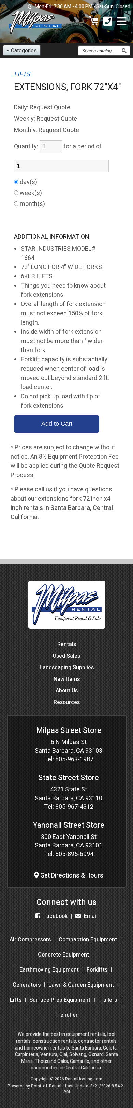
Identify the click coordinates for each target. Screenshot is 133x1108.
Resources (67, 702)
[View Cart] (94, 22)
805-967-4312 (74, 807)
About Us (67, 691)
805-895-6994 (74, 854)
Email (90, 916)
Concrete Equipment (63, 955)
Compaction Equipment (88, 940)
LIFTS (22, 74)
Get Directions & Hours (71, 875)
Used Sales (66, 656)
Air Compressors (30, 940)
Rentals (66, 644)
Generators (27, 985)
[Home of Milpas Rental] (66, 633)
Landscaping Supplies (67, 667)
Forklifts (97, 970)
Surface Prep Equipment (59, 1000)
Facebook (55, 916)
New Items (67, 679)
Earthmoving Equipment (49, 970)
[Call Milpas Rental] (107, 22)
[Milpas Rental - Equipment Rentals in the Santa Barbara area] (35, 35)
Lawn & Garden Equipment (81, 985)
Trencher (66, 1015)
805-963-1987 (74, 759)
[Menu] (121, 22)
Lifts (15, 1000)
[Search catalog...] (124, 50)
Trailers (107, 1000)
